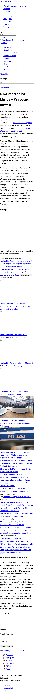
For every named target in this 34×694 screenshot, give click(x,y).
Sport (5, 67)
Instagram (7, 19)
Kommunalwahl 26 (10, 53)
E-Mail (19, 131)
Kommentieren (14, 275)
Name (3, 630)
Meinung (7, 61)
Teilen (22, 275)
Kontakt (6, 11)
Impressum (7, 685)
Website (3, 641)
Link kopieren (28, 275)
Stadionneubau (10, 491)
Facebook (7, 16)
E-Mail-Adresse (7, 634)
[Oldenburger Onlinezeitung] (12, 650)
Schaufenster (11, 70)
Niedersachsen (9, 56)
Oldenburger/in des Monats (14, 6)
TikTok (6, 24)
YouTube (7, 22)
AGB (5, 691)
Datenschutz (8, 688)
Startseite (4, 275)
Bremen (6, 58)
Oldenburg (7, 50)
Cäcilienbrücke (23, 491)
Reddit (12, 131)
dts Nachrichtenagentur (22, 123)
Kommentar (5, 613)
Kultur (5, 64)
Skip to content (6, 1)
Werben (6, 9)
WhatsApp (7, 27)
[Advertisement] (17, 230)
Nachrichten (8, 47)
